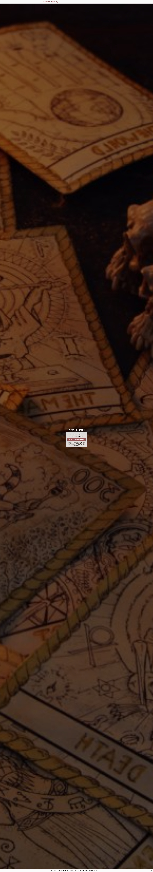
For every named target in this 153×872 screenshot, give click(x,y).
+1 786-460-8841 (77, 439)
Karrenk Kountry (50, 2)
